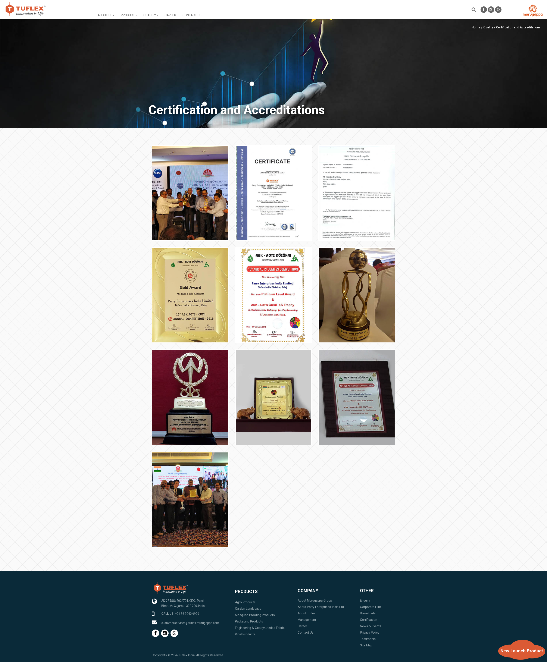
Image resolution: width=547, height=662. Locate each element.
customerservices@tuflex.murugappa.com (190, 623)
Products (246, 591)
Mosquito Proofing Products (255, 615)
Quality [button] (149, 15)
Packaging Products (249, 621)
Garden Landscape (248, 609)
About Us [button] (105, 15)
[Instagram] (491, 10)
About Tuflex (306, 613)
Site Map (366, 645)
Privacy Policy (369, 632)
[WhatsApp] (498, 10)
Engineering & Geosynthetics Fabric (260, 628)
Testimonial (368, 639)
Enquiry (365, 600)
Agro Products (245, 602)
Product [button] (128, 15)
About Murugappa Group (315, 600)
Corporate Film (370, 607)
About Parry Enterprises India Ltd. (321, 607)
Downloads (368, 613)
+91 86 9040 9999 (187, 613)
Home (476, 27)
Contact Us (191, 15)
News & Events (370, 626)
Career (170, 15)
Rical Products (245, 634)
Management (307, 620)
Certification (368, 620)
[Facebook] (484, 10)
